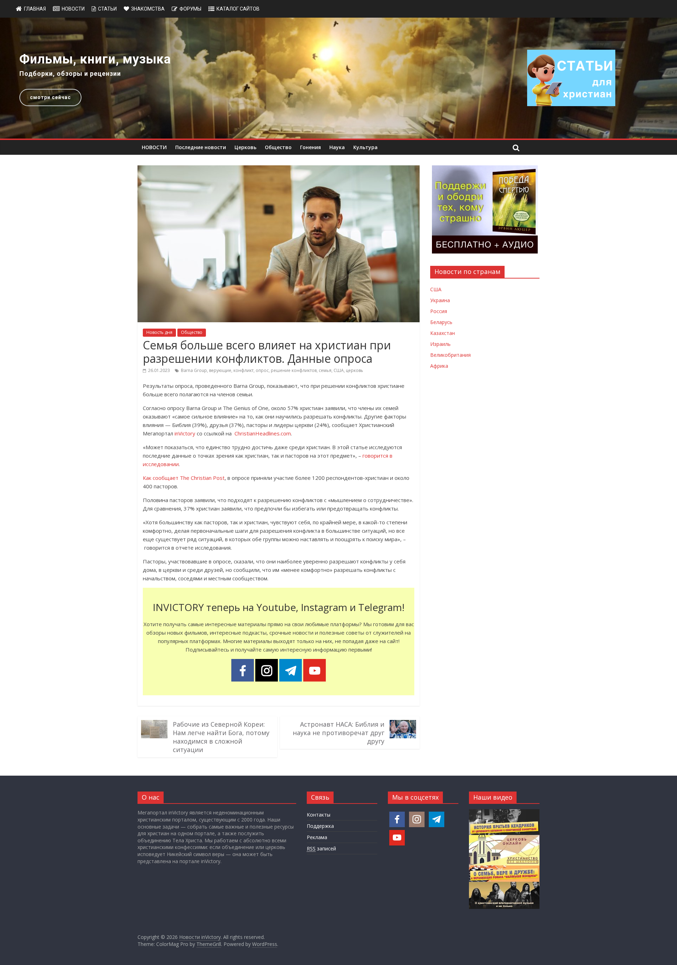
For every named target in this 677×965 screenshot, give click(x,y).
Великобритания (450, 355)
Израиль (440, 344)
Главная (35, 9)
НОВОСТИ (154, 147)
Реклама (317, 837)
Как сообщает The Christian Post (184, 477)
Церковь (245, 147)
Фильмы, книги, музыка (95, 59)
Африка (439, 365)
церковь (354, 370)
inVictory (185, 433)
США (339, 370)
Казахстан (442, 333)
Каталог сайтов (238, 9)
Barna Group (194, 370)
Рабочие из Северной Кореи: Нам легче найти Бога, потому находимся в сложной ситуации (221, 737)
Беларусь (441, 322)
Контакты (318, 814)
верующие (220, 370)
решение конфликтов (294, 370)
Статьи (107, 9)
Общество (278, 147)
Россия (438, 311)
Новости (73, 9)
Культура (365, 147)
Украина (440, 300)
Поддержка (320, 826)
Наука (337, 147)
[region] (338, 78)
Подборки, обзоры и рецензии (70, 73)
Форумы (190, 9)
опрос (262, 370)
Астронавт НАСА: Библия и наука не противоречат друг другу (338, 732)
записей (321, 848)
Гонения (310, 147)
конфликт (243, 370)
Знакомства (148, 9)
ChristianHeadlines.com (262, 433)
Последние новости (200, 147)
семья (325, 370)
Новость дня (159, 332)
